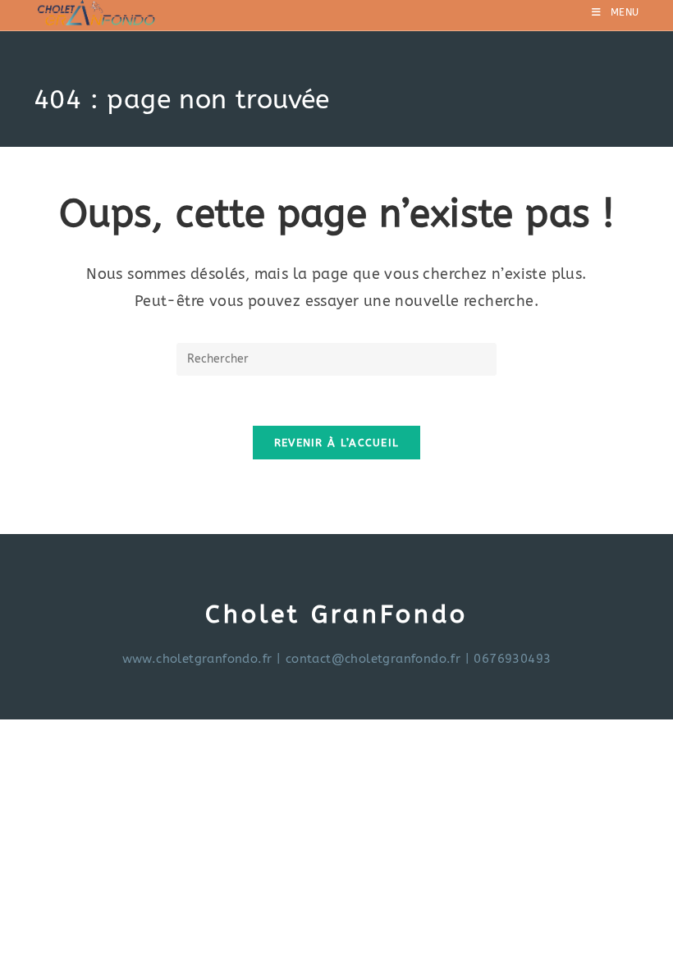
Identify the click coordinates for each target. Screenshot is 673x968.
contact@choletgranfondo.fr (373, 658)
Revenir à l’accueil (337, 442)
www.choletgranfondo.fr (197, 658)
